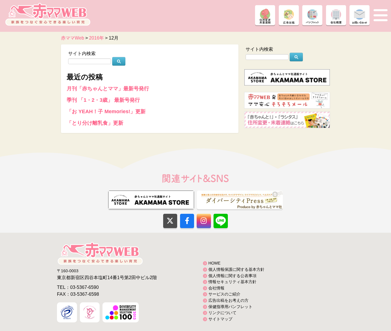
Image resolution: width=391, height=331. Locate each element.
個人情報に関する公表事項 (232, 275)
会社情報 (216, 288)
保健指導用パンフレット (230, 306)
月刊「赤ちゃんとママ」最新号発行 (108, 88)
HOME (214, 263)
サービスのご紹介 (224, 294)
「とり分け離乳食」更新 (95, 123)
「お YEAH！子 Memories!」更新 (106, 111)
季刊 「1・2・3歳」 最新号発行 (103, 100)
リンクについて (222, 312)
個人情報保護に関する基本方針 (236, 269)
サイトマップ (220, 319)
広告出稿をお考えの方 (228, 300)
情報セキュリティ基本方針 (232, 281)
